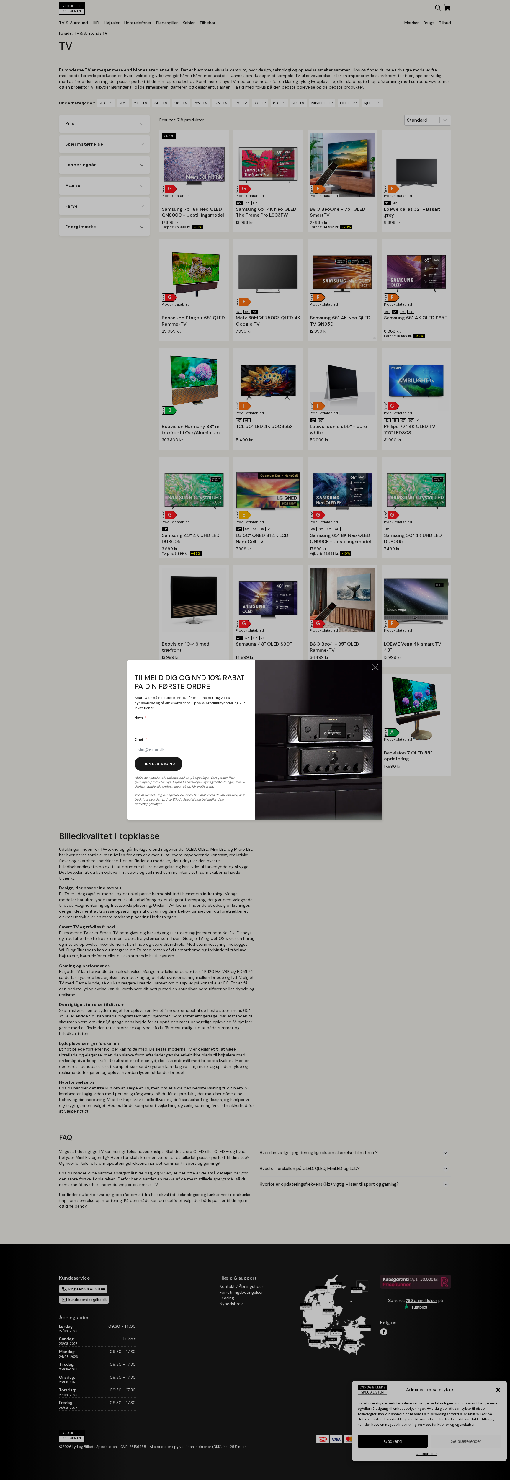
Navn (139, 717)
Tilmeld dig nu (158, 764)
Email (139, 739)
